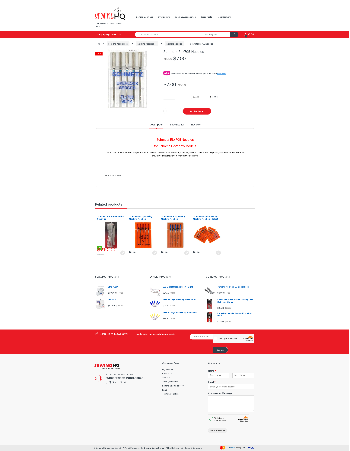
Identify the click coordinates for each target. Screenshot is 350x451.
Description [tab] (156, 124)
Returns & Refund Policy (173, 386)
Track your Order (170, 381)
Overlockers (164, 17)
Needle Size (169, 95)
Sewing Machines (144, 17)
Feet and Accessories (118, 44)
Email (212, 382)
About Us (166, 378)
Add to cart (198, 111)
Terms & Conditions (170, 394)
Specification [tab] (177, 124)
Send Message (217, 430)
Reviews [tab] (196, 124)
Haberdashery (224, 17)
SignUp (220, 350)
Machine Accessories (185, 17)
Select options (218, 253)
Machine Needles (174, 44)
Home (97, 44)
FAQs (164, 390)
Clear (216, 97)
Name (212, 370)
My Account (167, 369)
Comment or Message (221, 393)
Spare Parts (206, 17)
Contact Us (167, 373)
